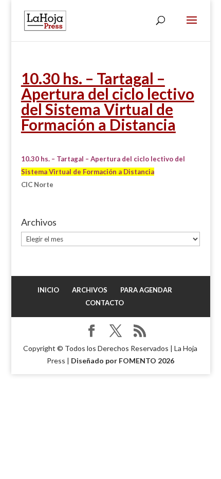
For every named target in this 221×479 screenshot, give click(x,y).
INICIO (48, 290)
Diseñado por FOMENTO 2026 (122, 360)
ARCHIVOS (89, 290)
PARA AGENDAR (146, 290)
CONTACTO (104, 303)
